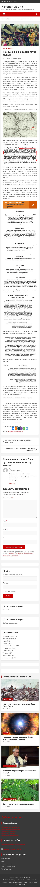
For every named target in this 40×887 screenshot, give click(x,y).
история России (13, 431)
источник (18, 423)
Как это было (8, 48)
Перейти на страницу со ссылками (13, 844)
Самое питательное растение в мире (18, 804)
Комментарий (8, 498)
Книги (5, 641)
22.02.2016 (6, 58)
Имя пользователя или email (12, 575)
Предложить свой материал (10, 829)
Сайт (4, 538)
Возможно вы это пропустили (17, 677)
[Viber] (21, 428)
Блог (16, 884)
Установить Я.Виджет (8, 831)
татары (20, 431)
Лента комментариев (8, 866)
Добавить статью (11, 817)
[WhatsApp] (24, 428)
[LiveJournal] (18, 428)
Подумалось (7, 648)
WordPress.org (6, 869)
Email (5, 529)
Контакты (22, 884)
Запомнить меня (10, 591)
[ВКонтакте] (13, 428)
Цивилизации (7, 658)
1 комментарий (16, 58)
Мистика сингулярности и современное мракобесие (18, 441)
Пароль (5, 583)
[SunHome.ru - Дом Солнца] (11, 849)
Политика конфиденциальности (14, 880)
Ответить (12, 483)
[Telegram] (27, 428)
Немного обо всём (9, 646)
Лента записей (6, 864)
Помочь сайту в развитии (10, 835)
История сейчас (8, 636)
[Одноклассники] (16, 428)
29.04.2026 (6, 775)
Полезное (6, 651)
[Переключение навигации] (4, 14)
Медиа (5, 643)
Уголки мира (7, 655)
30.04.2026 (6, 742)
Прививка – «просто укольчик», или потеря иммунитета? (20, 449)
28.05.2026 (6, 708)
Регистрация (5, 859)
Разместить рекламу (8, 833)
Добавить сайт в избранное (10, 827)
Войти (8, 596)
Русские (5, 653)
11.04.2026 (6, 806)
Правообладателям (15, 882)
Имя (5, 521)
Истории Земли (12, 6)
